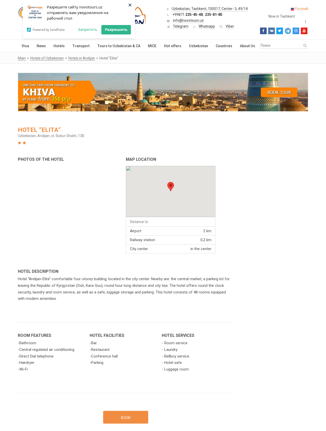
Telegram (180, 26)
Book (125, 418)
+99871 (187, 15)
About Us (247, 46)
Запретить (87, 29)
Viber (230, 26)
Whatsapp (207, 26)
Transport (81, 46)
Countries (224, 46)
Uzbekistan (198, 46)
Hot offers (172, 46)
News (41, 46)
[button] (170, 186)
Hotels (59, 46)
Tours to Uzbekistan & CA (118, 46)
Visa (25, 46)
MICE (152, 46)
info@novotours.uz (188, 20)
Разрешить (116, 29)
